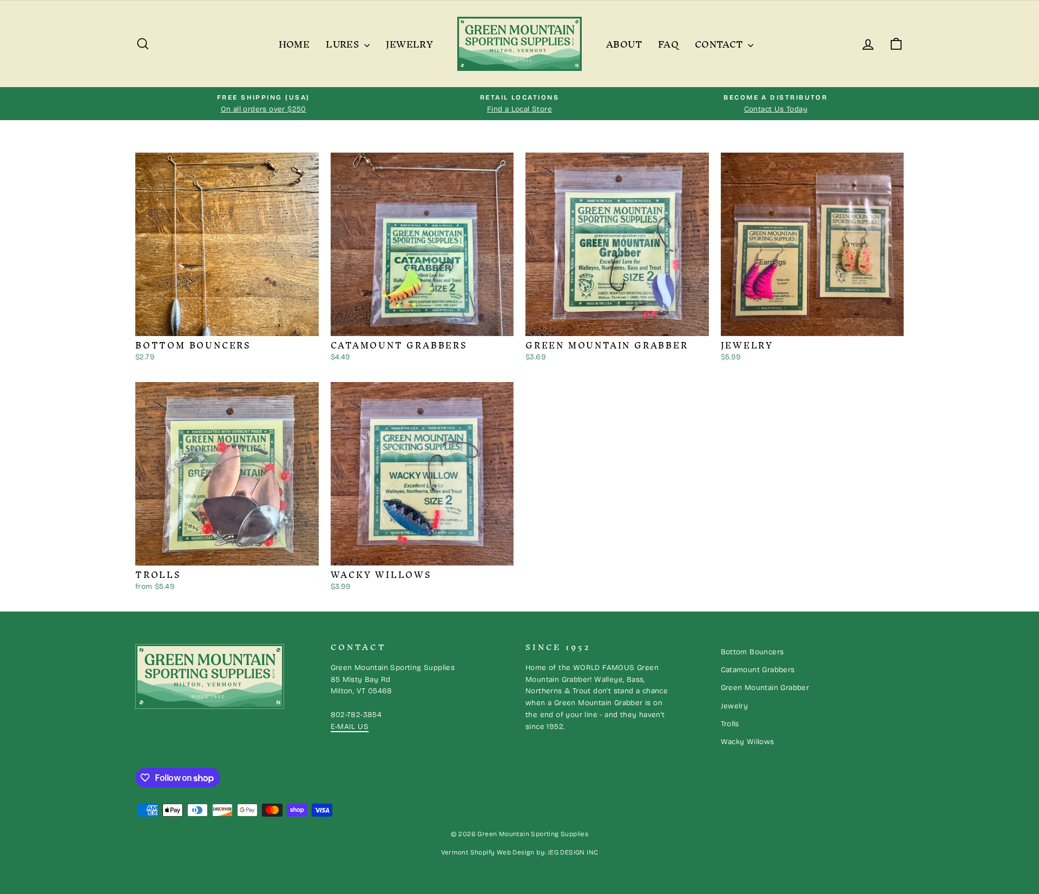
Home (294, 44)
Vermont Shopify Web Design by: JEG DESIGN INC (520, 852)
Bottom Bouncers (752, 651)
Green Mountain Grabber (765, 687)
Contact (720, 44)
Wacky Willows (747, 741)
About (624, 44)
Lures (343, 44)
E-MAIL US (350, 726)
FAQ (668, 44)
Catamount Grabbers (758, 669)
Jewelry (409, 44)
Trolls (730, 723)
